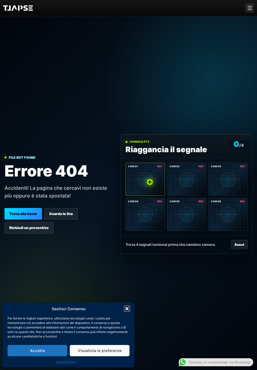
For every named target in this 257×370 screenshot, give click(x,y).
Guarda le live (61, 214)
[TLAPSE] (20, 8)
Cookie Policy (66, 361)
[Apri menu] (249, 8)
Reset (239, 245)
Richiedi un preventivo (29, 228)
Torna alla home (23, 214)
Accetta (37, 350)
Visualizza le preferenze (100, 350)
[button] (127, 308)
